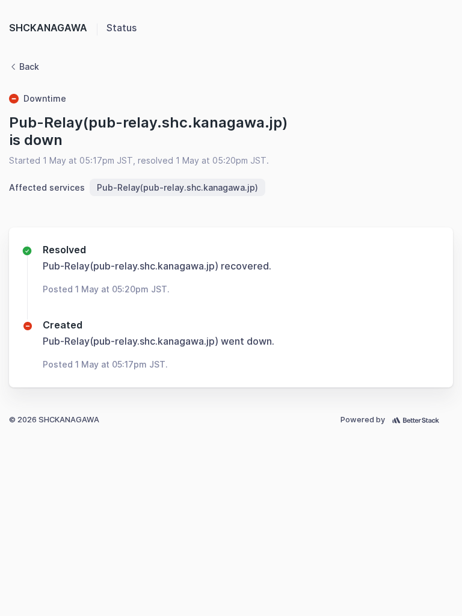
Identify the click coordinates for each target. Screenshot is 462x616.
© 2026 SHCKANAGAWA (54, 419)
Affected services (47, 187)
